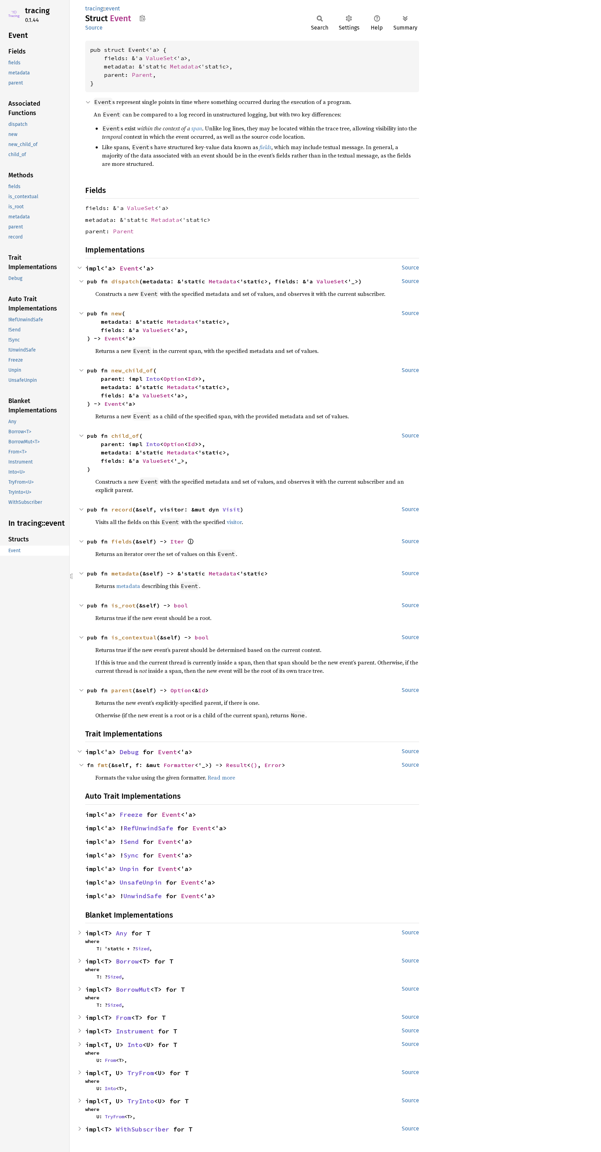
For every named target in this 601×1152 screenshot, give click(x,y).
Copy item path (142, 18)
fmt (102, 765)
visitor (234, 522)
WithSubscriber (142, 1129)
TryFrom (140, 1073)
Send (131, 842)
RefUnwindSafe (148, 828)
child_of (125, 435)
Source (94, 27)
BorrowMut (133, 989)
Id (191, 378)
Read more (221, 777)
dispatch (125, 281)
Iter (177, 541)
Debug (129, 752)
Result (236, 765)
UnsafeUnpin (141, 882)
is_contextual (134, 637)
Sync (131, 855)
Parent (142, 74)
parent (121, 690)
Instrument (135, 1031)
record (121, 509)
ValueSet (160, 58)
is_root (123, 605)
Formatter (179, 765)
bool (181, 605)
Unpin (129, 869)
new (116, 313)
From (123, 1018)
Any (121, 933)
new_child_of (132, 370)
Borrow (127, 961)
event (113, 8)
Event (129, 268)
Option (173, 378)
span (196, 128)
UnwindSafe (142, 896)
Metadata (184, 66)
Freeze (131, 815)
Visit (231, 509)
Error (273, 765)
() (253, 765)
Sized (142, 948)
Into (153, 378)
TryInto (140, 1101)
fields (265, 147)
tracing (37, 10)
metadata (125, 573)
